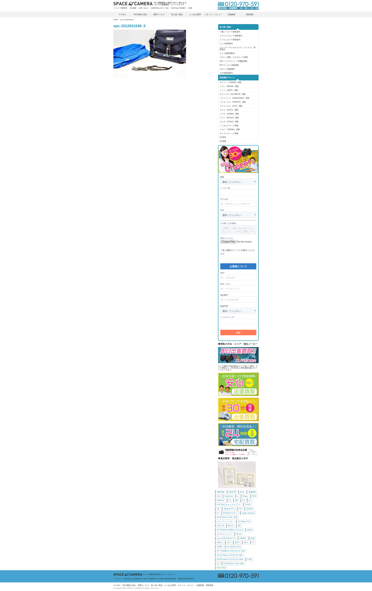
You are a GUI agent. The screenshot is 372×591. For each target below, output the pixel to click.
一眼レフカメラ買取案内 (230, 32)
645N (252, 538)
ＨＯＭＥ (122, 14)
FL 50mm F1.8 (244, 521)
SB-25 (238, 534)
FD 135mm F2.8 (233, 547)
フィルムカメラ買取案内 (230, 40)
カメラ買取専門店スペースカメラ (133, 4)
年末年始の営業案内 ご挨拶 (181, 8)
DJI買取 (223, 141)
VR (218, 509)
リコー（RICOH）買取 (229, 118)
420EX (219, 547)
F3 (243, 500)
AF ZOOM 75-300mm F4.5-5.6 (230, 530)
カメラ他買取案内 (227, 53)
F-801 (249, 559)
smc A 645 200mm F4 (226, 538)
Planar (245, 496)
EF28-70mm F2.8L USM (227, 517)
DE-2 (246, 542)
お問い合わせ (144, 8)
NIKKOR (232, 492)
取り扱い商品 (177, 14)
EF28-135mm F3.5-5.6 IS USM (230, 559)
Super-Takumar (248, 513)
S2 (218, 564)
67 (218, 513)
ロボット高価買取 (227, 69)
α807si (219, 542)
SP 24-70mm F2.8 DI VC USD (229, 555)
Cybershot (228, 496)
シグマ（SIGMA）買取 (229, 114)
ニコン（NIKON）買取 (229, 86)
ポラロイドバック (224, 534)
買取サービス (158, 14)
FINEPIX (220, 500)
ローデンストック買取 (229, 133)
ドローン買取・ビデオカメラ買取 (234, 57)
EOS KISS (221, 568)
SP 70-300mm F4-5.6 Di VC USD (231, 551)
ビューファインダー (225, 521)
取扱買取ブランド (227, 77)
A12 (218, 496)
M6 (239, 526)
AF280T (242, 538)
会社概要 (133, 8)
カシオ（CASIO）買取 (229, 122)
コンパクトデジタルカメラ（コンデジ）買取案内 (237, 48)
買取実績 (249, 14)
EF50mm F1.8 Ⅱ (230, 513)
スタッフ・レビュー (213, 14)
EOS (242, 492)
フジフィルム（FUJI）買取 (231, 106)
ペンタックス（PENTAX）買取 (233, 102)
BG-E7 (231, 526)
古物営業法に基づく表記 (160, 8)
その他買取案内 (226, 73)
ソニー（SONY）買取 (229, 90)
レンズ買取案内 (226, 43)
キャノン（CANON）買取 (230, 82)
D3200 (249, 530)
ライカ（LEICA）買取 (229, 110)
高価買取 (252, 492)
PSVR (247, 504)
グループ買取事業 (121, 8)
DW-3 (237, 542)
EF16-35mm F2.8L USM (233, 564)
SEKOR (249, 509)
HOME (115, 19)
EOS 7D (220, 526)
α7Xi (229, 542)
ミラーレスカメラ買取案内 (231, 36)
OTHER (223, 137)
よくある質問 (195, 14)
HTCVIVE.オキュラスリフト (229, 504)
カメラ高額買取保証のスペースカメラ (159, 574)
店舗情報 (231, 14)
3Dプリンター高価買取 (229, 65)
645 (236, 500)
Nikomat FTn (229, 509)
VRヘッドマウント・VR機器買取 (233, 61)
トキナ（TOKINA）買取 (230, 129)
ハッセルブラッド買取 (229, 125)
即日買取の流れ (140, 14)
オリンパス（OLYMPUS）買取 (233, 94)
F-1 (250, 500)
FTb (240, 509)
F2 (230, 500)
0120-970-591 (237, 6)
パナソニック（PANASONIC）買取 (235, 98)
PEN (254, 496)
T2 (253, 542)
